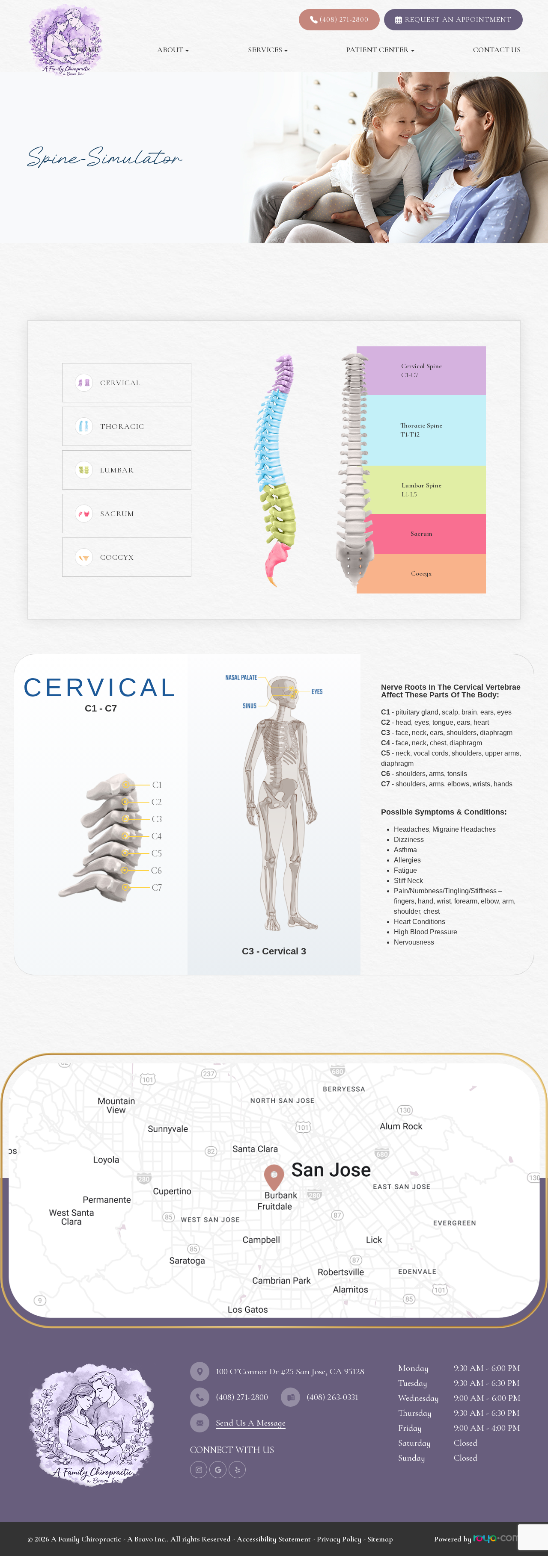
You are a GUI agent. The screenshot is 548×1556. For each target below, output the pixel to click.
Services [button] (265, 49)
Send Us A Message (251, 1422)
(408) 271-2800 (344, 19)
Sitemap (380, 1539)
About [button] (170, 49)
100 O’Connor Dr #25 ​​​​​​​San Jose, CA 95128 (290, 1371)
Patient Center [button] (377, 49)
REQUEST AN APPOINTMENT (458, 19)
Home (87, 49)
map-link (17, 1051)
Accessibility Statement (274, 1539)
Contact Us (497, 49)
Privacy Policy (339, 1539)
